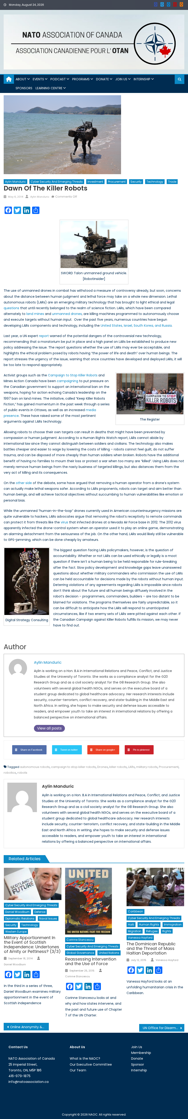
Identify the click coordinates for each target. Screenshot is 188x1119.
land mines (35, 313)
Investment (95, 182)
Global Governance (80, 953)
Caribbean (135, 911)
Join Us (121, 79)
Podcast (58, 79)
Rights (166, 931)
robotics (10, 772)
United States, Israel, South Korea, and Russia (136, 325)
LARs (131, 767)
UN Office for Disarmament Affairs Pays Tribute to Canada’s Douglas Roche (163, 1028)
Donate (102, 79)
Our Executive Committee (91, 1064)
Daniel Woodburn (17, 912)
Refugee (152, 931)
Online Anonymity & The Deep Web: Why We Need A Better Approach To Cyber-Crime (29, 1027)
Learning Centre (49, 88)
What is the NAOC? (85, 1058)
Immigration (173, 924)
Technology (155, 182)
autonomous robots (35, 767)
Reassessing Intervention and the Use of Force (90, 961)
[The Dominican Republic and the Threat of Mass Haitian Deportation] (155, 887)
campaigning (67, 381)
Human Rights (149, 924)
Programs (81, 79)
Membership (141, 1052)
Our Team (78, 1070)
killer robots (118, 767)
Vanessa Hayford (140, 938)
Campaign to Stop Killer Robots (72, 375)
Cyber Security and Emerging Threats (57, 182)
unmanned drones (67, 313)
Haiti (131, 924)
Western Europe (16, 932)
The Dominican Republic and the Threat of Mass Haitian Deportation (151, 948)
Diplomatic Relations (19, 918)
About (21, 79)
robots (22, 772)
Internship (142, 79)
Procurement (117, 182)
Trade (172, 182)
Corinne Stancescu (80, 940)
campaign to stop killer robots (73, 767)
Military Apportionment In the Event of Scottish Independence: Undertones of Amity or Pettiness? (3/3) (32, 944)
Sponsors (24, 88)
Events (38, 79)
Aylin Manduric (15, 182)
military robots (147, 767)
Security (136, 182)
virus (64, 522)
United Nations (109, 953)
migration (134, 931)
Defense (39, 912)
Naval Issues (48, 918)
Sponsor (137, 1064)
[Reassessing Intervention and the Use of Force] (94, 901)
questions (11, 308)
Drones (102, 767)
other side (24, 483)
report (44, 336)
